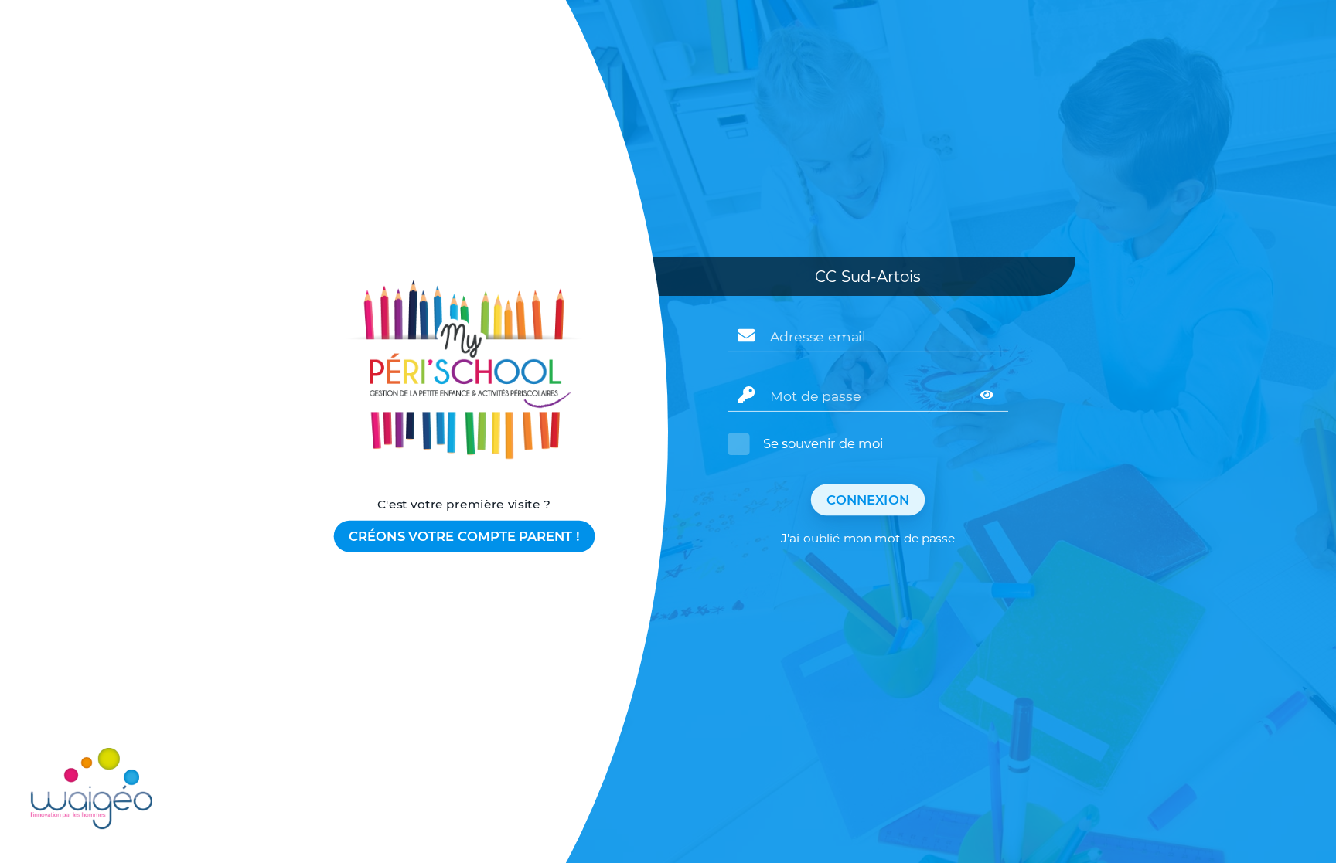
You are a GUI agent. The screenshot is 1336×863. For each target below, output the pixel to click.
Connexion (868, 499)
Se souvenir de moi (823, 443)
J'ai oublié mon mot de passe (867, 538)
